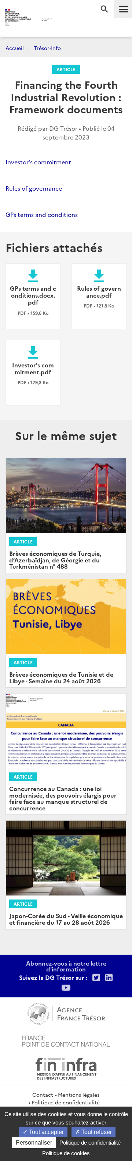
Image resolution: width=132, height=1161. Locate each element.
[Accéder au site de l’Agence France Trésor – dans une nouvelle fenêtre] (66, 1013)
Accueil (15, 47)
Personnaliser (34, 1142)
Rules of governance (34, 188)
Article (66, 69)
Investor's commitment (38, 162)
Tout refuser (96, 1132)
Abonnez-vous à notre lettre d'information (66, 966)
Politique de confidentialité (66, 1102)
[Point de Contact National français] (66, 1040)
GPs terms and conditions (42, 214)
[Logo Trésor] (62, 20)
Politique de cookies (66, 1153)
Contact (42, 1094)
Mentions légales (78, 1094)
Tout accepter (45, 1132)
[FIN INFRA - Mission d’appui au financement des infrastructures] (66, 1067)
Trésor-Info (47, 47)
